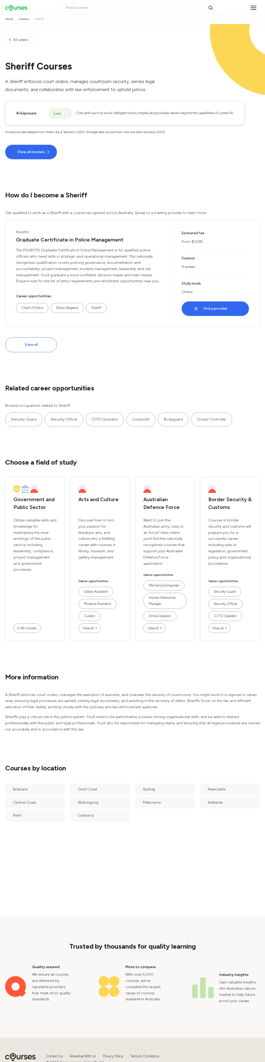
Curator (89, 616)
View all (31, 344)
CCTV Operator (105, 419)
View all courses (31, 152)
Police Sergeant (67, 308)
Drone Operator (160, 616)
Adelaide (215, 802)
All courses (28, 628)
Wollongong (88, 802)
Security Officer (64, 419)
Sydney (149, 789)
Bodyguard (173, 419)
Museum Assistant (97, 604)
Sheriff (96, 308)
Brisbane (20, 789)
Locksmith (141, 419)
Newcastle (216, 789)
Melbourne (152, 802)
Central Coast (24, 802)
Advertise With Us (83, 1056)
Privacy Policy (113, 1056)
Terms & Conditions (144, 1056)
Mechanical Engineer (164, 585)
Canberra (86, 815)
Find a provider (215, 308)
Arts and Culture (98, 499)
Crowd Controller (211, 419)
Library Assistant (96, 592)
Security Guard (23, 419)
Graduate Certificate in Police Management (69, 240)
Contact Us (54, 1056)
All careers (20, 40)
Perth (17, 815)
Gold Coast (87, 789)
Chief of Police (32, 308)
